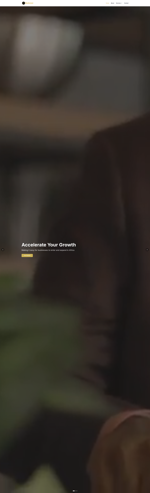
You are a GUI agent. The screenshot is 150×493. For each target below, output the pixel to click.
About (112, 3)
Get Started (23, 255)
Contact (126, 3)
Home (107, 3)
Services (118, 3)
